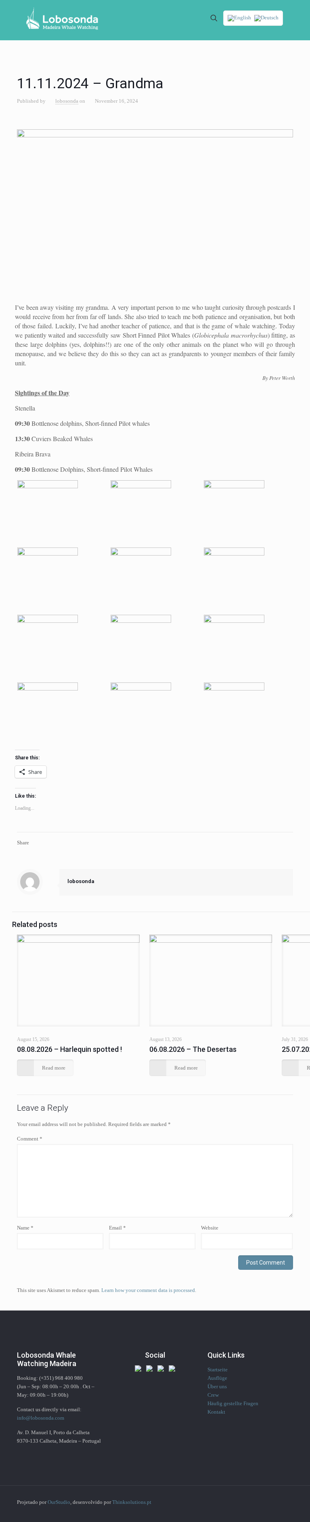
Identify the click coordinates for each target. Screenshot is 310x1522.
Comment (29, 1139)
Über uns (217, 1386)
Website (209, 1228)
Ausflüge (217, 1378)
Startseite (217, 1369)
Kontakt (216, 1412)
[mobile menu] (186, 18)
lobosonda (66, 101)
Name (25, 1228)
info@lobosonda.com (40, 1418)
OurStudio (59, 1502)
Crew (213, 1395)
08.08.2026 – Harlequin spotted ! (69, 1049)
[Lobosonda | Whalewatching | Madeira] (62, 18)
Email (117, 1228)
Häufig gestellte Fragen (232, 1403)
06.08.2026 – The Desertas (193, 1049)
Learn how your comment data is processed (148, 1290)
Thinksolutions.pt (131, 1502)
